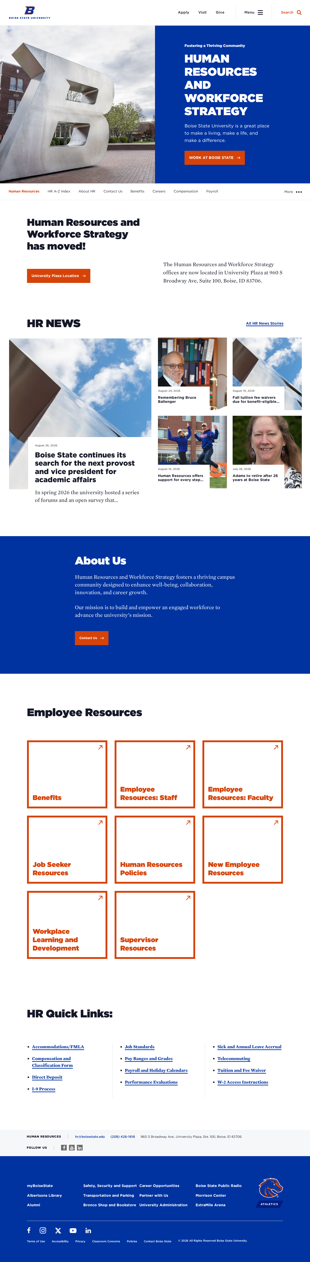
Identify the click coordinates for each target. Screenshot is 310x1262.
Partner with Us (153, 1195)
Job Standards (140, 1046)
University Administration (163, 1205)
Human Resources (24, 191)
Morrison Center (211, 1195)
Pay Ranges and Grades (149, 1058)
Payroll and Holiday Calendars (156, 1070)
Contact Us (112, 191)
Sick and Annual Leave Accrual (249, 1046)
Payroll (212, 191)
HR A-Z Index (59, 191)
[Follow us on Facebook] (64, 1147)
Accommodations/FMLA (58, 1046)
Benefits (137, 191)
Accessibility (60, 1241)
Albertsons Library (44, 1195)
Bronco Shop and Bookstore (109, 1205)
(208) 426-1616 (123, 1136)
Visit (202, 12)
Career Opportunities (159, 1186)
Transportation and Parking (108, 1195)
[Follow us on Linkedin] (80, 1147)
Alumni (33, 1205)
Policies (132, 1241)
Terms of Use (36, 1241)
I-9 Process (43, 1089)
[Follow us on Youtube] (72, 1147)
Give (220, 12)
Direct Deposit (47, 1077)
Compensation (186, 191)
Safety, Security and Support (110, 1186)
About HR (87, 191)
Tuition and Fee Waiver (241, 1070)
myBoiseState (40, 1186)
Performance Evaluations (151, 1082)
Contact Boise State (157, 1241)
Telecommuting (233, 1058)
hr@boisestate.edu (90, 1136)
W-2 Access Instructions (242, 1082)
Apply (183, 12)
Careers (159, 191)
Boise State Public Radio (219, 1186)
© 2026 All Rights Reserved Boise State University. (212, 1240)
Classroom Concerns (106, 1241)
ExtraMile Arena (210, 1205)
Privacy (80, 1241)
